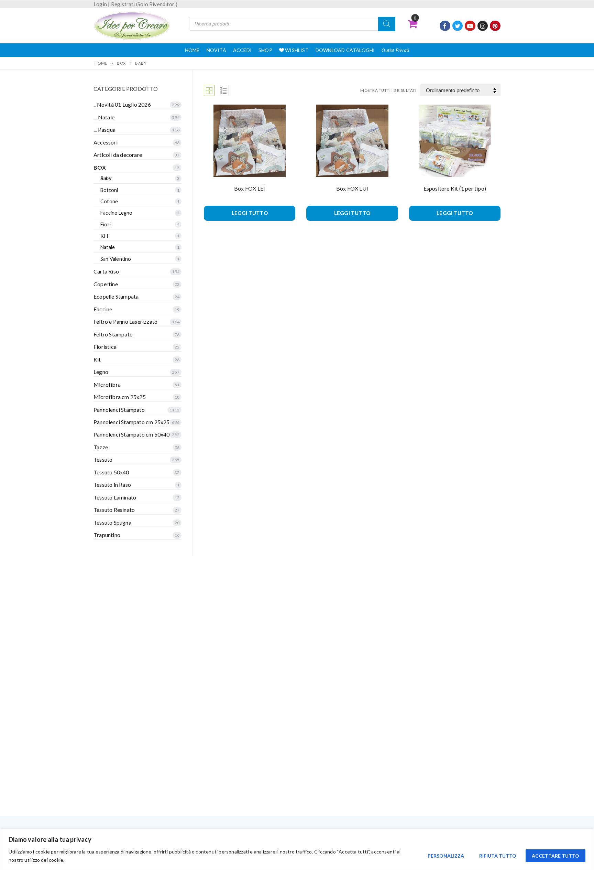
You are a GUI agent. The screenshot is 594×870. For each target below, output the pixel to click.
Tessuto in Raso (112, 484)
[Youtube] (470, 26)
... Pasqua (105, 129)
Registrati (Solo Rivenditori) (144, 4)
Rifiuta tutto (497, 856)
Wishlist (296, 50)
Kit (97, 359)
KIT (104, 236)
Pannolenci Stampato (119, 409)
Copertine (106, 284)
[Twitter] (457, 26)
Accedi (242, 50)
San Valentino (115, 259)
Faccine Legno (116, 213)
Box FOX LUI (352, 188)
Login (100, 4)
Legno (101, 371)
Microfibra (107, 384)
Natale (107, 247)
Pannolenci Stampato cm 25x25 (132, 422)
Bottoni (109, 190)
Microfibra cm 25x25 (120, 397)
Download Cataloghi (345, 50)
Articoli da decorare (118, 154)
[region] (297, 849)
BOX (121, 63)
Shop (265, 50)
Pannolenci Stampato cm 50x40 (132, 434)
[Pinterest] (495, 26)
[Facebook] (445, 26)
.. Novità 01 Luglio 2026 (122, 104)
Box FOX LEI (249, 188)
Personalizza (446, 856)
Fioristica (105, 346)
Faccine (103, 309)
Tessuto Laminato (115, 497)
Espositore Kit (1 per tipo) (455, 188)
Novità (216, 50)
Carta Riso (106, 271)
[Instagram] (482, 26)
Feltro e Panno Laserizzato (125, 321)
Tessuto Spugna (112, 522)
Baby (105, 178)
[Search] (386, 24)
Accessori (106, 142)
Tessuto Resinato (114, 509)
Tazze (101, 447)
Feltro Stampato (113, 334)
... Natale (104, 117)
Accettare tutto (555, 856)
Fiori (105, 224)
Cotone (109, 201)
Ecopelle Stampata (116, 296)
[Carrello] (412, 24)
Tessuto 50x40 (111, 472)
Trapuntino (107, 534)
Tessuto (103, 459)
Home (192, 50)
